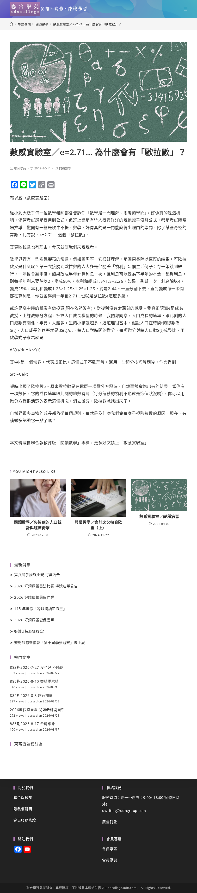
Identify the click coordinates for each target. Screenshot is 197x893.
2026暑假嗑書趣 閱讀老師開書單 (37, 709)
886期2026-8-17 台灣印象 (32, 723)
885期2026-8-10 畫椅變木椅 (34, 681)
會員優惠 (109, 860)
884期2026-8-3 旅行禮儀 (31, 695)
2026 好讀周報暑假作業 (34, 597)
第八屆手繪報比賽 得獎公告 (37, 574)
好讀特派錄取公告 (30, 631)
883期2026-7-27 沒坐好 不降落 (37, 667)
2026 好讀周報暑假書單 (34, 619)
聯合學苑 (20, 168)
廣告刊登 (109, 821)
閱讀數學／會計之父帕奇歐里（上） (98, 525)
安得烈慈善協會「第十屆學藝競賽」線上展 (49, 642)
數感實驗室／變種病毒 (159, 516)
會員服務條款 (24, 820)
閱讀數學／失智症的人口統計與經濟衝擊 (38, 525)
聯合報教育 (22, 797)
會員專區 (109, 848)
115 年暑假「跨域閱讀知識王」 (40, 608)
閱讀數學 (65, 168)
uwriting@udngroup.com (124, 810)
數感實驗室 (134, 442)
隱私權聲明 (22, 808)
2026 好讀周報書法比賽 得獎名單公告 (46, 586)
